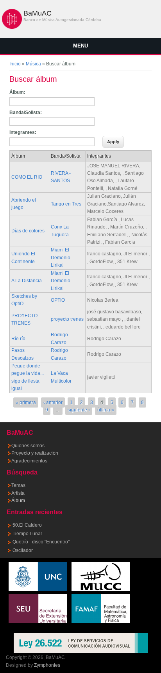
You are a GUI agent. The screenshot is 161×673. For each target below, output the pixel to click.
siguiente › (79, 410)
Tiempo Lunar (27, 533)
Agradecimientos (29, 461)
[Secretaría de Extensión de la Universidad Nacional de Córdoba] (38, 621)
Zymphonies (47, 665)
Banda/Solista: (25, 112)
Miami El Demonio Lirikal (60, 257)
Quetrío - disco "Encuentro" (41, 542)
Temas (18, 485)
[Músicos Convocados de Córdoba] (101, 589)
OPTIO (58, 300)
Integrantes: (22, 132)
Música (33, 64)
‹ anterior (53, 402)
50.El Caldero (27, 525)
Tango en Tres (66, 204)
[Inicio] (12, 27)
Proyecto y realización (34, 453)
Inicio (15, 64)
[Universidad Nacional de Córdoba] (38, 589)
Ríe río (18, 338)
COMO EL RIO (26, 177)
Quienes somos (28, 445)
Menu (80, 46)
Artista (18, 493)
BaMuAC (37, 13)
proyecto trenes (67, 319)
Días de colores (28, 231)
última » (105, 410)
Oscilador (23, 550)
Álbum (18, 500)
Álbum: (17, 92)
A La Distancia (26, 280)
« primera (26, 402)
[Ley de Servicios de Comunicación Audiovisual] (81, 643)
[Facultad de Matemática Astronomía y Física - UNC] (101, 621)
